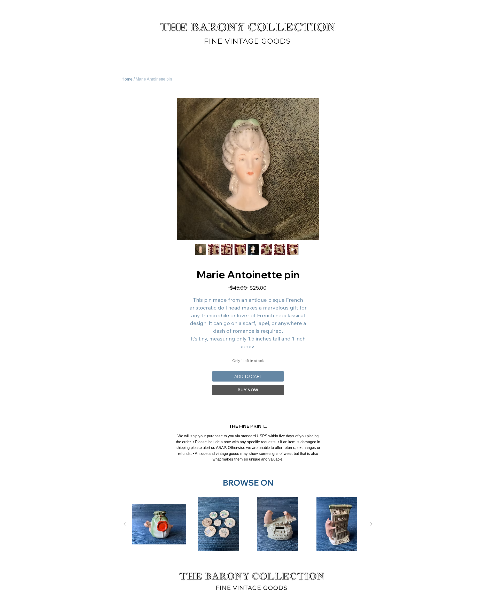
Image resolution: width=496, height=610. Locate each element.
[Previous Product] (124, 524)
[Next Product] (371, 524)
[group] (248, 524)
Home (127, 79)
